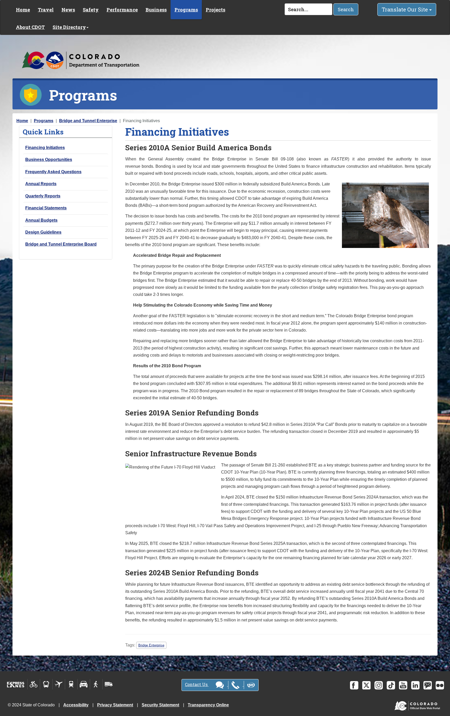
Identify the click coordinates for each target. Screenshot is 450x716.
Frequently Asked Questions (53, 172)
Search (346, 9)
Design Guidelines (43, 232)
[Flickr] (440, 685)
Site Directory (69, 27)
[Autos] (83, 684)
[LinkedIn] (415, 685)
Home (23, 10)
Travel (46, 10)
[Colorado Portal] (418, 704)
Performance (122, 10)
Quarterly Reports (42, 196)
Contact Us (197, 684)
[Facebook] (354, 685)
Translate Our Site (405, 9)
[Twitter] (366, 685)
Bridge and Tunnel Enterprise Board (61, 244)
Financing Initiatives (45, 147)
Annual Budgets (41, 220)
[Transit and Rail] (46, 684)
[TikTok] (391, 685)
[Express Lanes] (16, 684)
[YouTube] (403, 685)
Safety (91, 10)
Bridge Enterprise (151, 645)
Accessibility (76, 705)
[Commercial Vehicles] (108, 684)
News (68, 10)
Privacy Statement (115, 705)
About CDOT (30, 27)
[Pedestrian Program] (96, 684)
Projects (215, 10)
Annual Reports (41, 184)
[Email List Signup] (427, 685)
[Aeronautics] (58, 684)
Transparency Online (208, 705)
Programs (186, 10)
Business (156, 10)
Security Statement (160, 705)
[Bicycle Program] (33, 684)
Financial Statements (46, 208)
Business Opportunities (48, 159)
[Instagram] (378, 685)
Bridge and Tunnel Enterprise (88, 121)
